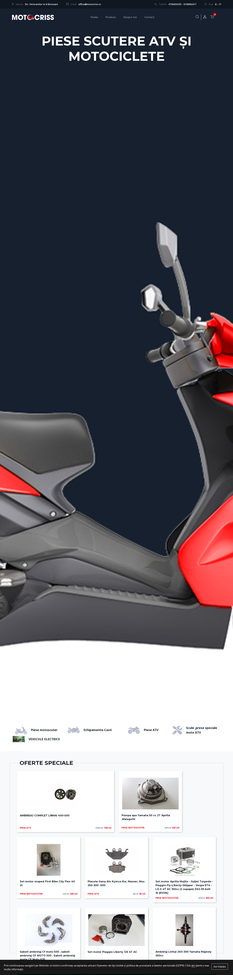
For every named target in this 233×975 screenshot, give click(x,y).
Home (94, 17)
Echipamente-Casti (98, 730)
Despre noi (130, 17)
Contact (149, 17)
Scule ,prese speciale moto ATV (201, 730)
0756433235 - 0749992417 (182, 4)
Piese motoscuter (44, 730)
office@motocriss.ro (89, 4)
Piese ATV (151, 730)
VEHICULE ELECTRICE (44, 739)
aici (193, 965)
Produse (111, 17)
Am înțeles (220, 966)
